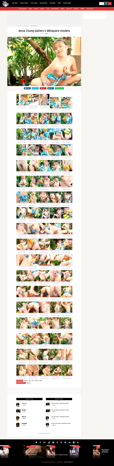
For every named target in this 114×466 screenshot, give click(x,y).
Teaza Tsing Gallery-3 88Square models (61, 423)
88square (26, 380)
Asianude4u (99, 446)
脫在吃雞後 (24, 423)
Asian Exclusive (23, 8)
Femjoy (62, 8)
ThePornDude (67, 3)
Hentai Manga (7, 446)
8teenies (76, 8)
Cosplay (42, 8)
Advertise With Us (68, 462)
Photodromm (43, 3)
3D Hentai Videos (30, 446)
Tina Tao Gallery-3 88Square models (60, 403)
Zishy (59, 3)
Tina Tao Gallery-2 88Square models (60, 410)
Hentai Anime (89, 8)
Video (30, 8)
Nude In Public (24, 3)
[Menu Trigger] (106, 3)
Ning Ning (24, 403)
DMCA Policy (60, 462)
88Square (28, 383)
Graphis (36, 8)
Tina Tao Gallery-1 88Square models (60, 416)
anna (30, 380)
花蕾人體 (24, 416)
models (40, 380)
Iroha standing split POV (31, 454)
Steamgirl (52, 3)
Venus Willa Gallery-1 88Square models (58, 454)
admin (46, 33)
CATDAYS (73, 454)
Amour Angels (55, 8)
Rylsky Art (69, 8)
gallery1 (36, 380)
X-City (47, 8)
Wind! (3, 454)
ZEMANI (82, 8)
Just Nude (15, 3)
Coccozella (34, 3)
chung (32, 380)
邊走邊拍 (24, 410)
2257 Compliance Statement (48, 462)
